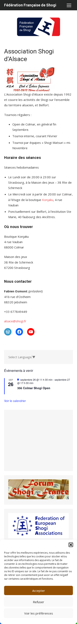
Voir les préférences (38, 613)
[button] (71, 545)
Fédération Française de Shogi (30, 5)
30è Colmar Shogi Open (33, 388)
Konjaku (47, 200)
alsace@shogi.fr (15, 321)
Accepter (38, 591)
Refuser (38, 602)
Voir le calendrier (15, 401)
